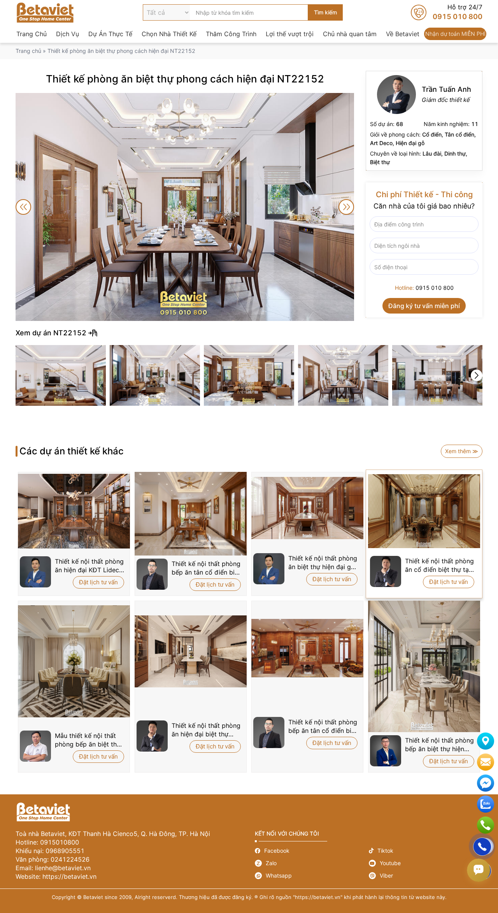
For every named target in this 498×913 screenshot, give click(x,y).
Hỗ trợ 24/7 (446, 12)
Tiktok (426, 850)
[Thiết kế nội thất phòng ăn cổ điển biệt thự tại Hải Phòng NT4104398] (424, 511)
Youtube (426, 863)
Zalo (312, 863)
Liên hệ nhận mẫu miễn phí (485, 762)
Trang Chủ (31, 34)
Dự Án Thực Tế (110, 34)
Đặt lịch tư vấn (98, 582)
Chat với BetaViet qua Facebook (485, 783)
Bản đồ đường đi (485, 741)
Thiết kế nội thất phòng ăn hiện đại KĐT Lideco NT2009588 (89, 565)
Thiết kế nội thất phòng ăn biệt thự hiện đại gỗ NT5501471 (322, 562)
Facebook (312, 850)
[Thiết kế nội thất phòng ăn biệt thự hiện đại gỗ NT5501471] (307, 508)
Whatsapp (312, 875)
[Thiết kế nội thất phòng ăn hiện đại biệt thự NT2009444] (191, 651)
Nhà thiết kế (424, 120)
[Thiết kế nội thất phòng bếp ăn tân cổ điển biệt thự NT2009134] (307, 648)
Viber (426, 875)
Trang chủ (28, 50)
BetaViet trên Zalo (485, 804)
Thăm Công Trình (231, 34)
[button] (476, 375)
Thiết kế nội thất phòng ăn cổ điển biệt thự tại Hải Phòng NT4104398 (439, 565)
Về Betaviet (402, 34)
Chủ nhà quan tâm (350, 34)
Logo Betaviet (45, 12)
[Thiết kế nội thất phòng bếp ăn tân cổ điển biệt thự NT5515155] (191, 514)
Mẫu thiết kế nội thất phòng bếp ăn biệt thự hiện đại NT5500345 (88, 740)
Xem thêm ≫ (461, 451)
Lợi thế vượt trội (290, 34)
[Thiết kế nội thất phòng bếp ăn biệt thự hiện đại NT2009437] (424, 667)
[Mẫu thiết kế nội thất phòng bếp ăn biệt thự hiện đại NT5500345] (74, 661)
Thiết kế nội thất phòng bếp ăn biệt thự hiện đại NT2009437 (439, 744)
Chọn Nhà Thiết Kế (169, 34)
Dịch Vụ (67, 34)
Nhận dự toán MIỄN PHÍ (455, 34)
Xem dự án (249, 333)
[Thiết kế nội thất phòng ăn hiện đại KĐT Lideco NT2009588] (74, 511)
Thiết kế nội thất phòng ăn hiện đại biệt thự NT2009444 (206, 730)
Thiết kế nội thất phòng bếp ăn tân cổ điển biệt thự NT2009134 (322, 726)
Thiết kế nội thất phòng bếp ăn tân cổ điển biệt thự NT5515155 (206, 568)
